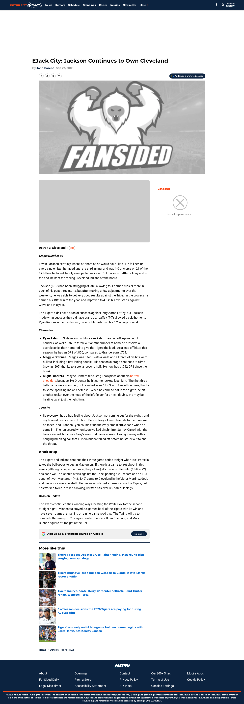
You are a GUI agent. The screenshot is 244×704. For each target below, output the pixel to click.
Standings (89, 5)
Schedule (74, 5)
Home (42, 649)
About (43, 673)
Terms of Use (160, 679)
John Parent (45, 68)
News (48, 5)
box (72, 247)
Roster (103, 5)
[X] (223, 4)
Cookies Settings (162, 686)
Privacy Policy (129, 679)
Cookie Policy (196, 679)
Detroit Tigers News (62, 649)
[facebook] (216, 4)
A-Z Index (126, 686)
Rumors (60, 5)
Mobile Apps (195, 673)
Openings (81, 673)
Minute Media (21, 694)
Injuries (115, 5)
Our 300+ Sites (161, 673)
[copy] (59, 75)
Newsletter (129, 5)
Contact (125, 673)
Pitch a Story (83, 679)
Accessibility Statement (90, 686)
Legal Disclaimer (50, 686)
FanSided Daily (49, 679)
